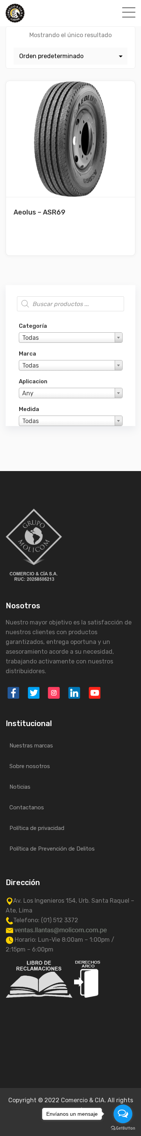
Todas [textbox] (30, 337)
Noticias (19, 786)
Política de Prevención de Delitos (52, 848)
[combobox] (71, 337)
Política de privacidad (36, 828)
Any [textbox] (27, 393)
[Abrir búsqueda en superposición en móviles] (70, 303)
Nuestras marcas (31, 745)
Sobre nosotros (29, 766)
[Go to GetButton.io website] (123, 1128)
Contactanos (26, 807)
